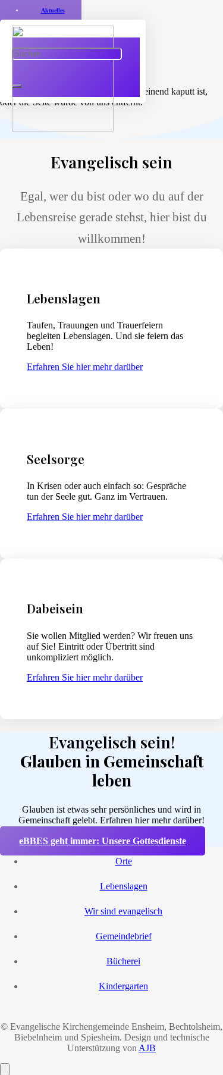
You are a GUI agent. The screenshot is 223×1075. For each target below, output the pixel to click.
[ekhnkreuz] (63, 128)
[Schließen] (16, 86)
